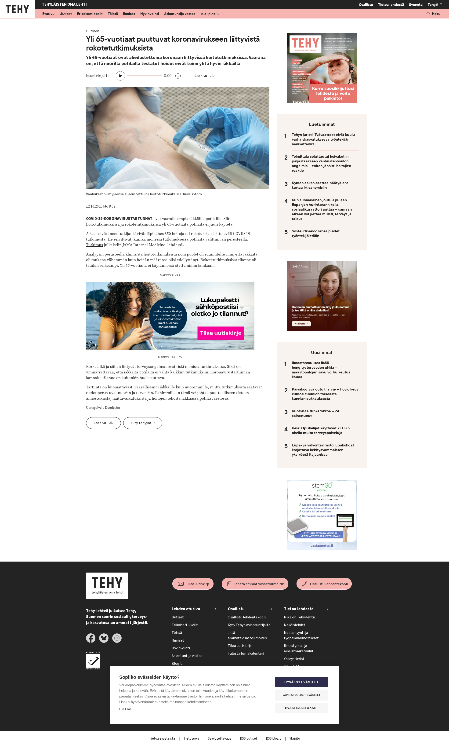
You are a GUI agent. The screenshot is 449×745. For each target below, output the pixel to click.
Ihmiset (129, 14)
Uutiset (66, 14)
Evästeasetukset (301, 708)
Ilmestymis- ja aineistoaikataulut (299, 648)
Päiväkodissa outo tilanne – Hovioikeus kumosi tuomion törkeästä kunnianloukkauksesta (325, 394)
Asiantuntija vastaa (179, 14)
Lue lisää (125, 709)
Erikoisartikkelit (90, 14)
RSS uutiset (249, 738)
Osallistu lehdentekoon (329, 584)
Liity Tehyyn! (141, 423)
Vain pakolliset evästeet (302, 695)
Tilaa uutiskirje (198, 584)
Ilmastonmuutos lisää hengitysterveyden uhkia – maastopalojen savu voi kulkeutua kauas (321, 370)
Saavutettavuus (220, 738)
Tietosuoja (192, 738)
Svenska (416, 4)
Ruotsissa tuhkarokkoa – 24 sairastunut (315, 413)
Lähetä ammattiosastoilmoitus (259, 584)
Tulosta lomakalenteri (246, 653)
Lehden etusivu (186, 609)
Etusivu (48, 14)
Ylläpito (295, 738)
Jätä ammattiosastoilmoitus (247, 635)
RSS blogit (274, 738)
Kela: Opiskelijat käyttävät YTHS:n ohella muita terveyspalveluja (321, 430)
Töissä (113, 14)
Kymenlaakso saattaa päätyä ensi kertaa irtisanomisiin (320, 185)
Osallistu (366, 4)
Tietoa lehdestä (391, 4)
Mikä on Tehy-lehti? (299, 617)
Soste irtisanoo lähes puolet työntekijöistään (316, 233)
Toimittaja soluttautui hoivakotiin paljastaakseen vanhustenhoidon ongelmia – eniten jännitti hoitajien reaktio (321, 163)
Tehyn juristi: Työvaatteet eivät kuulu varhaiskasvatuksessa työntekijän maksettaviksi (323, 139)
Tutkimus (94, 245)
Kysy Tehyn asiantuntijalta (249, 625)
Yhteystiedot (294, 658)
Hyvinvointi (149, 14)
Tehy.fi (433, 4)
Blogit (177, 663)
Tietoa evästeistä (162, 738)
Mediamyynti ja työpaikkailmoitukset (301, 635)
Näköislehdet (294, 625)
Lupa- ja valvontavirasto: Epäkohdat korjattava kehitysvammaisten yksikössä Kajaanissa (323, 450)
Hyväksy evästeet (301, 682)
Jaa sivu (201, 75)
